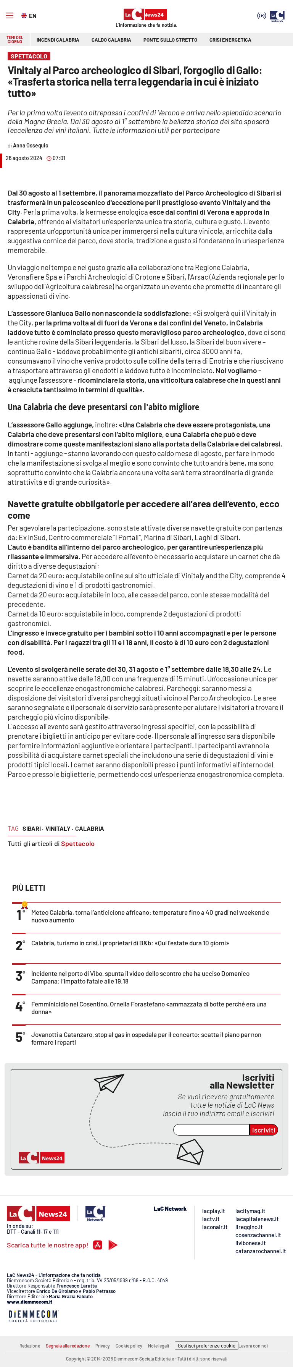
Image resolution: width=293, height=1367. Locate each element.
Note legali (158, 1345)
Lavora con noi (253, 1345)
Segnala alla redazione (68, 1345)
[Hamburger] (9, 15)
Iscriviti (263, 1130)
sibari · (33, 828)
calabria (89, 828)
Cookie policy (129, 1345)
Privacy (102, 1345)
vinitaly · (59, 828)
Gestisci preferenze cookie (206, 1346)
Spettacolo (78, 843)
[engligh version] (25, 15)
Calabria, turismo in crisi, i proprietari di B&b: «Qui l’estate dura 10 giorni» (130, 942)
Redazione (29, 1345)
